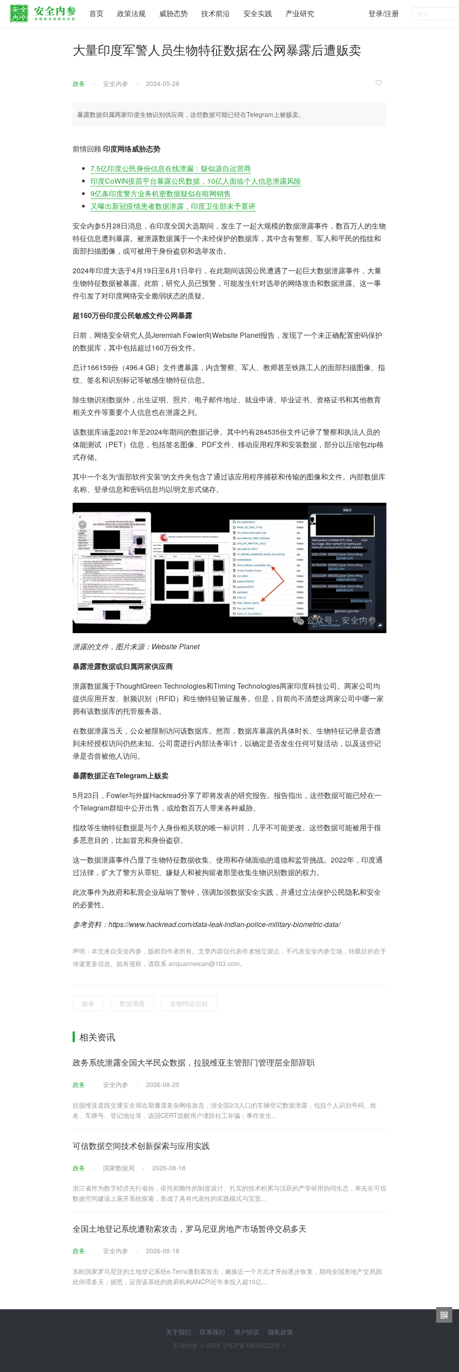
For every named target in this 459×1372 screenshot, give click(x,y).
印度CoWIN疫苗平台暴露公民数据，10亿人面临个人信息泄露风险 (196, 181)
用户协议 (246, 1331)
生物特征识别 (189, 1003)
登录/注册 (383, 13)
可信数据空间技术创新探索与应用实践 (141, 1145)
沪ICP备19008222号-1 (254, 1345)
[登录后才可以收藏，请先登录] (381, 82)
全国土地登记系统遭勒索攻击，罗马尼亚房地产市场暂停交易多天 (190, 1228)
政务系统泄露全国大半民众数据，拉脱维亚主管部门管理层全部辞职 (194, 1062)
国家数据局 (118, 1167)
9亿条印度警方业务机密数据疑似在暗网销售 (161, 193)
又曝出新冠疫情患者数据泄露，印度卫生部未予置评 (173, 206)
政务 (79, 83)
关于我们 (178, 1331)
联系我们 (212, 1331)
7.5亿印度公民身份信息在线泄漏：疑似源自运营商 (171, 168)
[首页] (42, 11)
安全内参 (115, 83)
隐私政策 (280, 1331)
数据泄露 (132, 1003)
